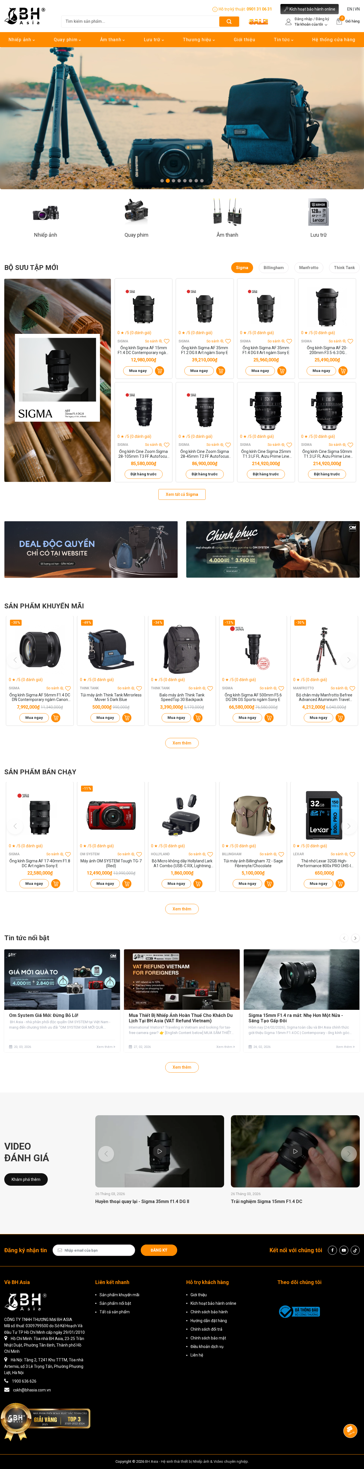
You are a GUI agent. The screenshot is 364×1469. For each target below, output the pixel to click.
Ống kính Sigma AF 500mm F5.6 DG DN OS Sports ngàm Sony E (253, 697)
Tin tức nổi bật (26, 938)
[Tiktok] (355, 1250)
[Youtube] (343, 1250)
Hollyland (160, 854)
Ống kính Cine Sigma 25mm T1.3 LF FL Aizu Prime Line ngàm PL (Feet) (266, 454)
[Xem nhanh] (143, 307)
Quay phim (66, 39)
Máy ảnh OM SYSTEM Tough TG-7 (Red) (111, 863)
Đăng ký (159, 1250)
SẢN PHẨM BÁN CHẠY (40, 772)
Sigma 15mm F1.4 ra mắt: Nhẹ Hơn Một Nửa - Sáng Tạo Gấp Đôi (296, 1018)
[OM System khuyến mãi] (273, 549)
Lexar (298, 854)
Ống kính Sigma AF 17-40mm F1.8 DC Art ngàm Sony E (39, 863)
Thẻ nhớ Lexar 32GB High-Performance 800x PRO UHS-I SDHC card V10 (324, 863)
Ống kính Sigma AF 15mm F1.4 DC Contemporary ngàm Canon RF (143, 350)
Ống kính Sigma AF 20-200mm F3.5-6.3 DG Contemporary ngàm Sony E (327, 350)
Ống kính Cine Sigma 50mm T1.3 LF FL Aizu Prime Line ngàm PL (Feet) (327, 454)
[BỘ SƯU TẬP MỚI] (57, 380)
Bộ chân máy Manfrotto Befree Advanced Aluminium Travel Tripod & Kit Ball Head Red (324, 697)
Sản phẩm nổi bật (115, 1303)
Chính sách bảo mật (208, 1338)
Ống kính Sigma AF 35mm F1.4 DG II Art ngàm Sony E (266, 350)
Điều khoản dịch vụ (207, 1346)
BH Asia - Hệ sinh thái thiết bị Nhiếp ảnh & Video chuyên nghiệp (196, 1461)
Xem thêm (182, 743)
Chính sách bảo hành (209, 1312)
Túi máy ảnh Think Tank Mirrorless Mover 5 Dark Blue (111, 697)
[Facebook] (332, 1250)
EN (349, 9)
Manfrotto (308, 267)
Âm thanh (111, 39)
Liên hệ (197, 1355)
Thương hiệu (198, 39)
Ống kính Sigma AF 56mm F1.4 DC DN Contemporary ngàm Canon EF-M (39, 697)
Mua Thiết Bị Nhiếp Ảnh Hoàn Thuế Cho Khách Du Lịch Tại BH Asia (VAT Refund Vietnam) (181, 1018)
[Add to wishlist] (166, 341)
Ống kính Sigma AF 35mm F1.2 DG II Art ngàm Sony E (204, 350)
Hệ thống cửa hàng (333, 39)
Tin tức (282, 39)
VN (357, 9)
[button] (162, 181)
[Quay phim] (136, 211)
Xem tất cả (182, 494)
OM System (90, 854)
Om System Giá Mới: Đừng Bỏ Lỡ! (43, 1015)
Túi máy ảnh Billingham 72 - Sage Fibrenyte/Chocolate (253, 863)
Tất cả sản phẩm (115, 1312)
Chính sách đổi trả (206, 1329)
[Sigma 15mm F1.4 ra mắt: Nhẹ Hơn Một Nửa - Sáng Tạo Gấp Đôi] (301, 979)
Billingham (274, 267)
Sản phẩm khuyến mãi (119, 1295)
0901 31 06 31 (259, 9)
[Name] (229, 21)
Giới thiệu (244, 39)
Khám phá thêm (26, 1179)
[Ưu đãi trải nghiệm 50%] (91, 549)
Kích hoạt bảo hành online (312, 9)
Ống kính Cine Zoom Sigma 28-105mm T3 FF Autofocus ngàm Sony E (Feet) (143, 454)
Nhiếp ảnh (21, 39)
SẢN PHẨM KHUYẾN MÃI (44, 606)
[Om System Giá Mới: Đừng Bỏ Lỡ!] (62, 979)
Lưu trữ (153, 39)
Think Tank (344, 267)
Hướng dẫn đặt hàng (209, 1320)
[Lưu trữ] (318, 211)
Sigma (242, 267)
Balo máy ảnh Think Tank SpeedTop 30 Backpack (182, 697)
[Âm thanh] (227, 211)
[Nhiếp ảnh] (45, 211)
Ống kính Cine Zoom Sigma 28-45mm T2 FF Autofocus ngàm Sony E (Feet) (204, 454)
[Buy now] (159, 370)
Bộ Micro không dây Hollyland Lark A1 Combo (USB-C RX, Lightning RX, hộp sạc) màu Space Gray (182, 863)
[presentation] (344, 938)
